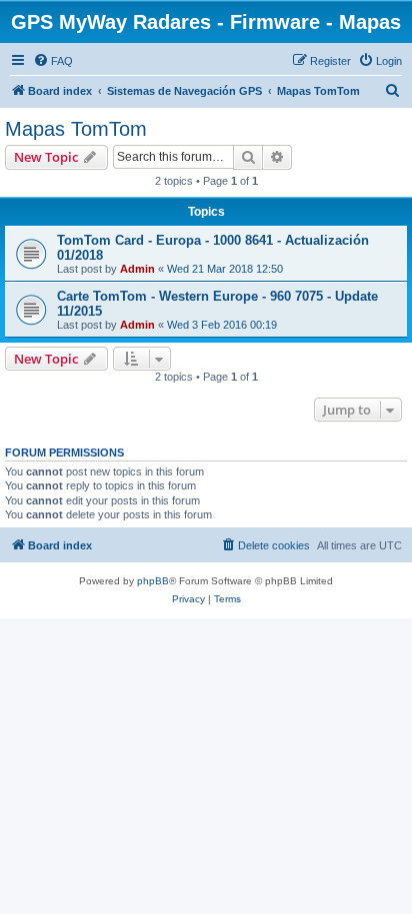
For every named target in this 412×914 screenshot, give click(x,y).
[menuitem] (53, 61)
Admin (137, 269)
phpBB (153, 580)
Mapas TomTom (76, 129)
